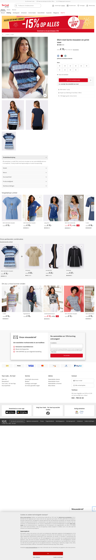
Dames (3, 10)
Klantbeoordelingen (8, 186)
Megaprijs (56, 13)
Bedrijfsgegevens (60, 421)
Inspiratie (49, 13)
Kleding (9, 13)
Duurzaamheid (7, 177)
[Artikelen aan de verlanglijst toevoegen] (90, 80)
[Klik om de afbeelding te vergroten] (45, 95)
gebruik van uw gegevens (65, 517)
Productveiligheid (8, 181)
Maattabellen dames (54, 379)
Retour (5, 172)
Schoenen (24, 13)
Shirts (7, 34)
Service (27, 376)
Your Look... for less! (8, 376)
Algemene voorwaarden (32, 421)
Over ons (4, 379)
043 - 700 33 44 (78, 398)
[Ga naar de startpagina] (5, 6)
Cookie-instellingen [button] (89, 421)
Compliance (80, 421)
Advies (50, 376)
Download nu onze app (16, 408)
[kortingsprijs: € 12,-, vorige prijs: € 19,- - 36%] (53, 299)
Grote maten (32, 13)
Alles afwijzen (36, 557)
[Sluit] (94, 509)
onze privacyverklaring (31, 547)
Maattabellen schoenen (55, 383)
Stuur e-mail (78, 381)
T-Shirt (12, 34)
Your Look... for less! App (9, 383)
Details (5, 168)
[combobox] (31, 5)
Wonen (14, 10)
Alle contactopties (80, 385)
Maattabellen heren (53, 381)
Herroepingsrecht (70, 421)
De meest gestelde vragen (32, 385)
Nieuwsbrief (5, 381)
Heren (8, 10)
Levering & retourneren (31, 379)
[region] (48, 536)
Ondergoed (16, 13)
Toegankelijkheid (50, 421)
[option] (58, 56)
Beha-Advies (51, 385)
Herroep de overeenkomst (17, 421)
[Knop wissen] (39, 5)
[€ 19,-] (32, 208)
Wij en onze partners (25, 517)
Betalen (27, 381)
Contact (74, 376)
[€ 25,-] (34, 256)
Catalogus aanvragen (31, 383)
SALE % (63, 13)
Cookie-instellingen (58, 557)
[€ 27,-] (74, 256)
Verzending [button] (76, 49)
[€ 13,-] (12, 208)
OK (48, 553)
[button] (2, 35)
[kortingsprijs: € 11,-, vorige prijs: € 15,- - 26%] (74, 208)
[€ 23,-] (54, 256)
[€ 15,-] (53, 208)
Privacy (42, 421)
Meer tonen (53, 351)
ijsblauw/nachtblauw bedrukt (64, 58)
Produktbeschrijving (9, 157)
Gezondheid (41, 13)
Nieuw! (3, 13)
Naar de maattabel (63, 74)
